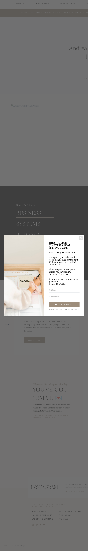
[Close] (81, 238)
